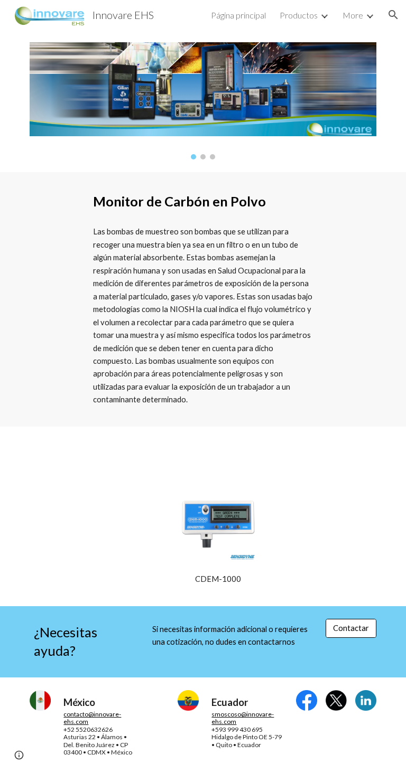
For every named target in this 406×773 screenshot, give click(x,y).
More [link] (353, 15)
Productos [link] (299, 15)
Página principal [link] (238, 15)
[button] (393, 14)
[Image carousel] (203, 100)
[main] (203, 201)
